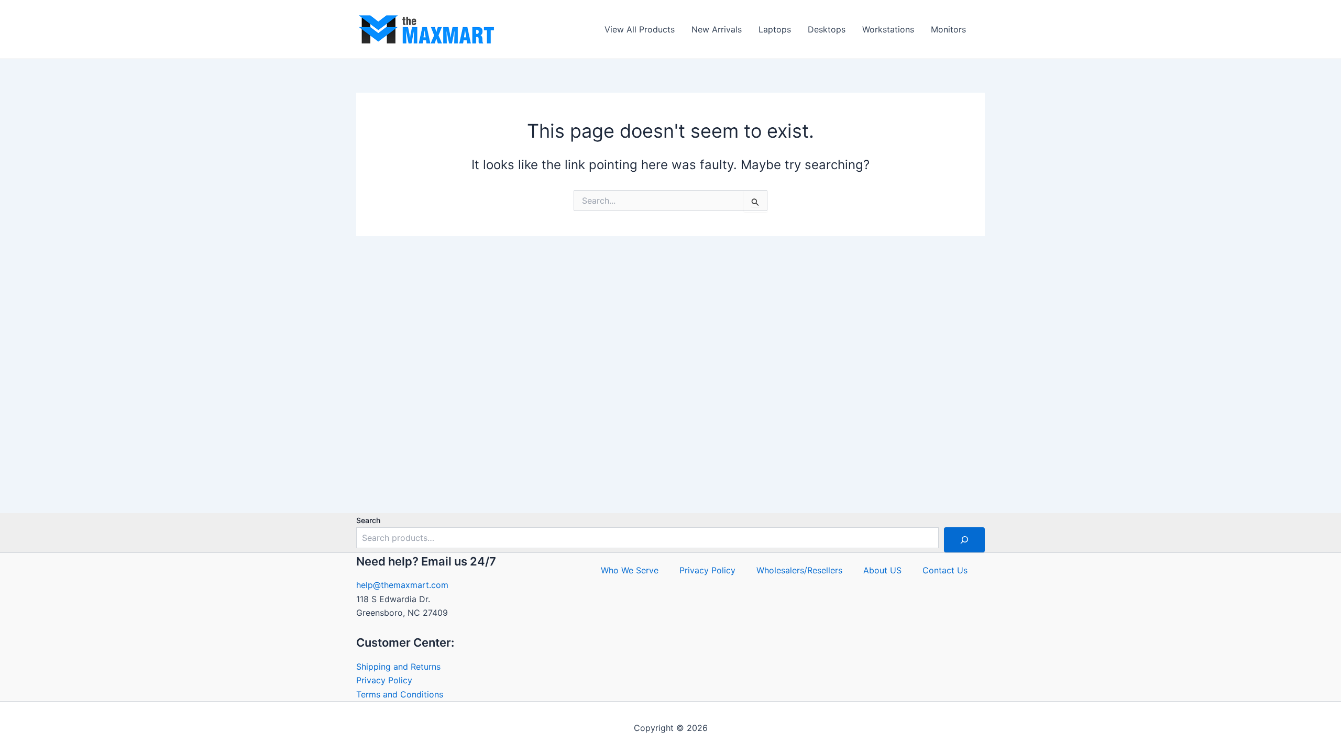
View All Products (639, 29)
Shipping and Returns (398, 666)
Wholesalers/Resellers (799, 570)
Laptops (775, 29)
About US (882, 570)
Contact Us (945, 570)
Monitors (948, 29)
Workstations (888, 29)
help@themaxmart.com (402, 585)
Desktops (826, 29)
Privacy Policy (384, 680)
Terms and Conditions (399, 694)
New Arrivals (716, 29)
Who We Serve (629, 570)
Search (368, 520)
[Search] (964, 539)
